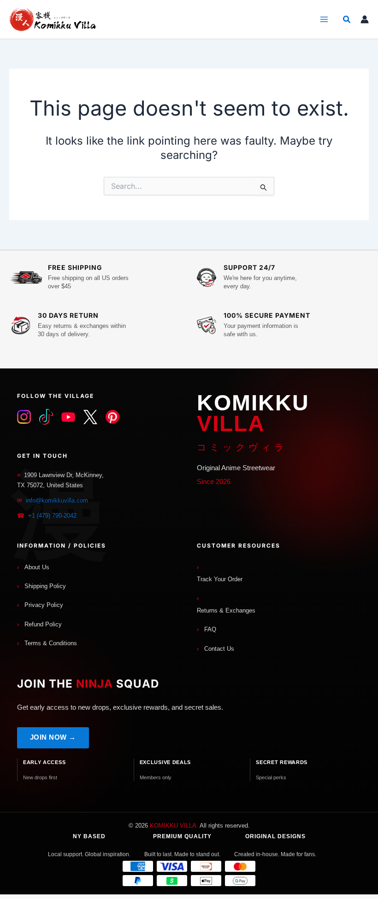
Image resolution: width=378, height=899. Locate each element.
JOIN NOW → (53, 737)
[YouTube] (68, 417)
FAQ (210, 629)
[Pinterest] (112, 417)
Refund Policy (43, 624)
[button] (347, 19)
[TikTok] (46, 417)
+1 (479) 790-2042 (52, 515)
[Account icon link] (364, 19)
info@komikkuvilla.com (57, 500)
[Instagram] (24, 417)
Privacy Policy (43, 604)
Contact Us (219, 648)
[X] (90, 417)
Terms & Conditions (50, 643)
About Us (36, 567)
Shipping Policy (45, 586)
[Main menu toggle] (323, 19)
